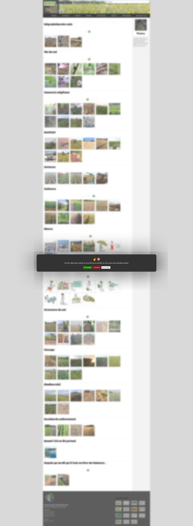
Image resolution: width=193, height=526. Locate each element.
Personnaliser (106, 267)
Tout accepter (87, 267)
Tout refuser (96, 267)
